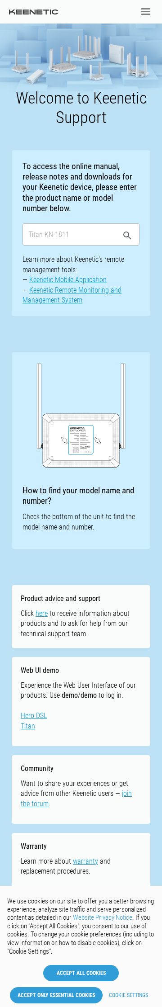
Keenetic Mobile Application (68, 279)
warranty (85, 861)
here (42, 613)
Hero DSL (34, 715)
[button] (146, 12)
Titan (28, 726)
